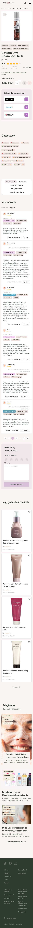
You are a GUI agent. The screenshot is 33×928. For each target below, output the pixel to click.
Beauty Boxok (22, 870)
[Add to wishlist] (29, 512)
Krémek (3, 8)
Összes (15, 687)
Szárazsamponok (23, 45)
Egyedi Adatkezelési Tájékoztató (22, 903)
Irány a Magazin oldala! (15, 842)
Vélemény (7, 463)
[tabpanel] (16, 344)
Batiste (9, 8)
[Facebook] (10, 863)
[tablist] (16, 187)
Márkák (6, 873)
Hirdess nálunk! (9, 895)
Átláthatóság (22, 908)
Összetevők (22, 873)
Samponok (13, 45)
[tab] (11, 181)
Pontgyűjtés (22, 912)
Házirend (6, 898)
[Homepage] (8, 3)
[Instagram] (15, 863)
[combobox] (13, 208)
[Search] (25, 3)
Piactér (6, 879)
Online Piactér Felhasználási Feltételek (22, 891)
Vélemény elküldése (16, 484)
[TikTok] (5, 863)
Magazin (6, 883)
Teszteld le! (7, 876)
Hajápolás (5, 45)
